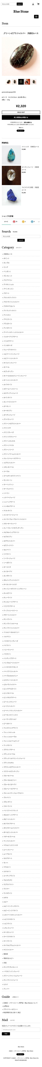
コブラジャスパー (9, 463)
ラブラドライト (9, 884)
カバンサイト (8, 397)
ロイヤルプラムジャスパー (12, 945)
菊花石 (6, 954)
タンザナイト (8, 576)
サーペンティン (9, 484)
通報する (21, 127)
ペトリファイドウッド (11, 810)
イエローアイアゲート (11, 336)
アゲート (6, 293)
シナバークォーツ (9, 497)
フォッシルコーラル (10, 736)
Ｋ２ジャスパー (9, 949)
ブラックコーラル (9, 754)
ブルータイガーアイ (10, 784)
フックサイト (8, 745)
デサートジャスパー (10, 615)
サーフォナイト (9, 489)
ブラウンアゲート (9, 749)
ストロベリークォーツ (11, 515)
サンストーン (8, 480)
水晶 (5, 963)
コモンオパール (9, 467)
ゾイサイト (7, 554)
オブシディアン (9, 371)
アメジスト (7, 315)
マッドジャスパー (9, 841)
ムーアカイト (8, 854)
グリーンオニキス (9, 441)
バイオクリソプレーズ (11, 641)
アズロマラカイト (9, 306)
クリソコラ (7, 428)
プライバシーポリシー (10, 1009)
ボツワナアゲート (9, 823)
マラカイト (7, 867)
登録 (5, 1034)
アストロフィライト (10, 297)
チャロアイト (8, 593)
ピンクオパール (9, 693)
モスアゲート (8, 858)
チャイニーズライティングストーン (15, 589)
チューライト (8, 597)
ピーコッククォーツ (10, 702)
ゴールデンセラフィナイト (12, 476)
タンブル (6, 263)
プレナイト (7, 797)
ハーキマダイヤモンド (11, 667)
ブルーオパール (9, 775)
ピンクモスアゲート (10, 697)
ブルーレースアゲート (11, 789)
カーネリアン (8, 410)
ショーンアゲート (9, 502)
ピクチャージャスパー (11, 680)
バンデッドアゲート (10, 658)
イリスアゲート (9, 341)
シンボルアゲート (9, 506)
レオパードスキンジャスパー (13, 915)
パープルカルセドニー (11, 676)
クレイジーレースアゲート (12, 458)
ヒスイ (6, 984)
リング (6, 267)
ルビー (6, 902)
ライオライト (8, 893)
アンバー (6, 989)
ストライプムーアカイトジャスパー (15, 519)
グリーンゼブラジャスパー (12, 423)
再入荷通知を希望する (21, 117)
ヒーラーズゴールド (10, 719)
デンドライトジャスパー (11, 628)
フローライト (8, 806)
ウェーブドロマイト (10, 349)
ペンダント (7, 271)
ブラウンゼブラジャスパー (12, 767)
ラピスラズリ (8, 880)
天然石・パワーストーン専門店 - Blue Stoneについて (20, 1003)
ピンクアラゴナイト (10, 689)
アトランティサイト (10, 310)
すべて (6, 221)
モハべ (6, 862)
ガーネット (7, 406)
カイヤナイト (8, 384)
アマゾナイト (8, 319)
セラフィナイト (9, 545)
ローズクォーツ (9, 932)
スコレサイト (8, 510)
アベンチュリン (9, 289)
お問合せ (6, 1006)
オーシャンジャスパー (11, 380)
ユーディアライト (9, 876)
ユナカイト (7, 871)
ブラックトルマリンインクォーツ (14, 758)
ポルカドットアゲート (11, 815)
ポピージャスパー (9, 819)
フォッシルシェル (9, 732)
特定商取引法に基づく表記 (12, 1012)
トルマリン (7, 636)
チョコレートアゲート (11, 602)
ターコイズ (7, 567)
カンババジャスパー (10, 402)
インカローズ (8, 345)
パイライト (7, 645)
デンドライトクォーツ (11, 980)
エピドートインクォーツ (11, 354)
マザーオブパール (9, 836)
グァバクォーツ (9, 419)
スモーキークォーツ (10, 523)
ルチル (6, 897)
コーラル (6, 471)
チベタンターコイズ (10, 584)
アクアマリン (8, 280)
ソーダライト (8, 562)
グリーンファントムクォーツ (13, 976)
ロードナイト (8, 941)
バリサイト (7, 654)
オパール (6, 367)
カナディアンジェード (11, 393)
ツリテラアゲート (9, 606)
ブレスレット (8, 276)
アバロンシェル (9, 284)
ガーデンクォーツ (9, 415)
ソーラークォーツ (9, 558)
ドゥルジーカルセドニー (11, 632)
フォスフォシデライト (11, 728)
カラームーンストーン (11, 389)
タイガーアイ (8, 571)
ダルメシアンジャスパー (11, 580)
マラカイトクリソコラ (11, 845)
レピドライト (8, 923)
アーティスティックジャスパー (14, 332)
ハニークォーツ (9, 649)
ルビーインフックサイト (11, 906)
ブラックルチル (9, 763)
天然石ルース (8, 254)
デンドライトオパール (11, 623)
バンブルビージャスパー (11, 663)
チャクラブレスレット (11, 967)
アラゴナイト (8, 323)
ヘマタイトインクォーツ (11, 971)
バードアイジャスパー (11, 671)
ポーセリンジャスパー (11, 832)
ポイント (6, 258)
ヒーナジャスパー (9, 706)
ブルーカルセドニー (10, 780)
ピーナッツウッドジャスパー (13, 710)
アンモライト (8, 328)
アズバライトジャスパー (11, 302)
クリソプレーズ (9, 432)
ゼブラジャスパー (9, 541)
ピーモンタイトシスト (11, 715)
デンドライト (8, 619)
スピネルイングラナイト (11, 532)
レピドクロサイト (9, 919)
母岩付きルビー (9, 958)
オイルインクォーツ (10, 363)
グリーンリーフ (9, 449)
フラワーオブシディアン (11, 771)
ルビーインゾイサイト (11, 910)
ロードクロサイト (9, 936)
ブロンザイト (8, 802)
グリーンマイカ (9, 445)
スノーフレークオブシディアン (14, 528)
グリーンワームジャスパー (12, 454)
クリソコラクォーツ (10, 436)
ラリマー (6, 889)
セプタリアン (8, 536)
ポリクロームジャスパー (11, 828)
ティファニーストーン (11, 610)
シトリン (6, 493)
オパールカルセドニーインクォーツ (15, 376)
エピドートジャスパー (11, 358)
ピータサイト (8, 723)
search (20, 4)
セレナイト (7, 550)
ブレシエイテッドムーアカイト (14, 793)
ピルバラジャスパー (10, 684)
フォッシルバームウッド (11, 741)
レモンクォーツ (9, 928)
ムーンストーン (9, 849)
